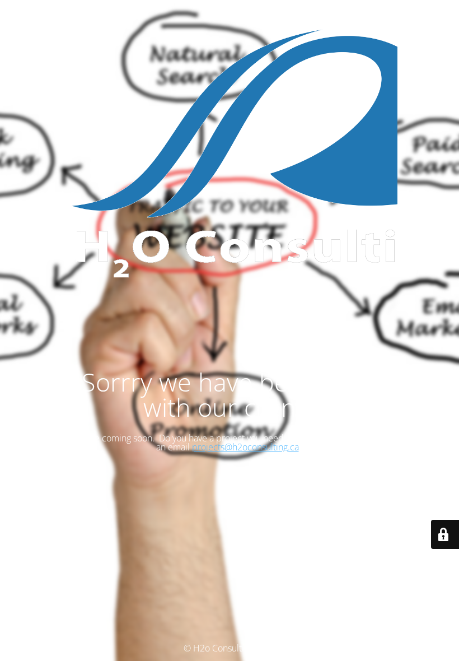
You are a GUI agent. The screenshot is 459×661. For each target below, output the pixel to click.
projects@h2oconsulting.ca (245, 447)
